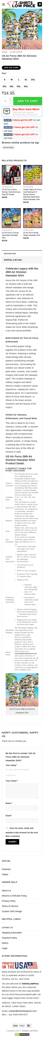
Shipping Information (12, 932)
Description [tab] (10, 254)
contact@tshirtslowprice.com (26, 653)
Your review (12, 781)
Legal (4, 948)
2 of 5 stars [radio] (10, 770)
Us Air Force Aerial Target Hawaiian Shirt (31, 234)
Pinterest (6, 869)
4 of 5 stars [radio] (25, 770)
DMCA (5, 943)
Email (9, 815)
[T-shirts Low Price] (21, 4)
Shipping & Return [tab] (13, 260)
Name (9, 803)
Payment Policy (9, 938)
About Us (6, 890)
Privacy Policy (9, 901)
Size (4, 73)
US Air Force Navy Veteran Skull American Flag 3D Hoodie (11, 191)
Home (4, 52)
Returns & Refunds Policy (14, 896)
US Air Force (15, 52)
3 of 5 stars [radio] (16, 770)
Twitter (5, 874)
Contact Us (7, 927)
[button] (3, 4)
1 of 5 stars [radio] (6, 770)
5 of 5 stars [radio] (10, 775)
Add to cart (28, 101)
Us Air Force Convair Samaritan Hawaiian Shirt (10, 235)
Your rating (11, 765)
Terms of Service (10, 906)
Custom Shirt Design (12, 911)
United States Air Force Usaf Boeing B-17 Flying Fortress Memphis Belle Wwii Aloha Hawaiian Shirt (32, 194)
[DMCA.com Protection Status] (22, 1034)
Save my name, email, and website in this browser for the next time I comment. (22, 832)
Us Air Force (8, 147)
